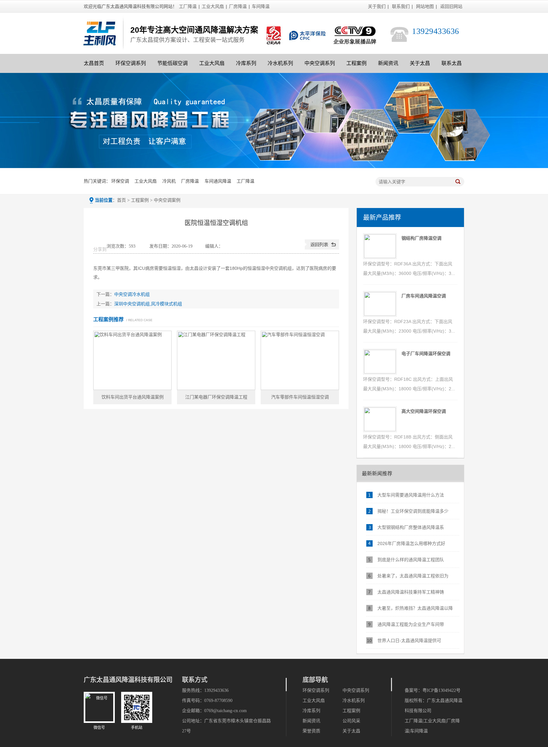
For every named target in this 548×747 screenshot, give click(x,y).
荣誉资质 (311, 731)
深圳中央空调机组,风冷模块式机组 (148, 303)
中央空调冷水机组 (132, 294)
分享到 (100, 249)
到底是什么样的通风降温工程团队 (410, 559)
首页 (121, 200)
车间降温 (261, 6)
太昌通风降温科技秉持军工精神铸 (410, 591)
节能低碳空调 (172, 63)
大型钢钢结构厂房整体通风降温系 (410, 527)
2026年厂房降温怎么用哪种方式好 (411, 543)
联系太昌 (451, 63)
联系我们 (401, 6)
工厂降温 (188, 6)
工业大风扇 (213, 6)
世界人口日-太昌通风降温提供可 (409, 640)
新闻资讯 (388, 63)
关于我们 (377, 6)
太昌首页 (94, 63)
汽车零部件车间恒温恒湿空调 (300, 396)
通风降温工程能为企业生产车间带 (410, 624)
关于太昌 (420, 63)
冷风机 (169, 181)
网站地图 (425, 6)
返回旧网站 (451, 6)
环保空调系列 (130, 63)
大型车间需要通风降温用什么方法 (410, 494)
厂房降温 (238, 6)
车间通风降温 (218, 181)
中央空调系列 (319, 63)
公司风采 (351, 720)
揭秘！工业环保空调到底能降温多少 (412, 511)
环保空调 (120, 181)
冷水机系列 (280, 63)
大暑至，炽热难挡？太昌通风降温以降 (415, 608)
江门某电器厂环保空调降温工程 (216, 396)
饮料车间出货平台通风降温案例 (132, 396)
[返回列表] (322, 248)
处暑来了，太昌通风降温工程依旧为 (412, 575)
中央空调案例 (167, 200)
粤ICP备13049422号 (441, 690)
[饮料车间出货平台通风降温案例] (132, 360)
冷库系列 (246, 63)
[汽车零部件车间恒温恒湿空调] (300, 360)
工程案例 (356, 63)
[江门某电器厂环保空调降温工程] (216, 360)
